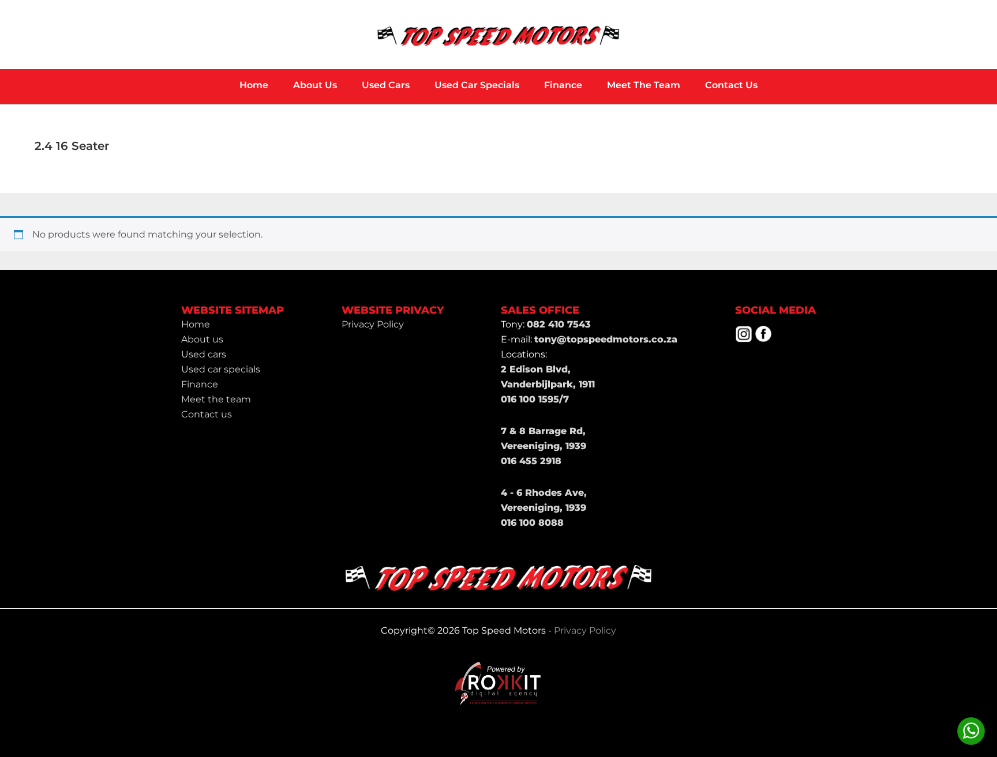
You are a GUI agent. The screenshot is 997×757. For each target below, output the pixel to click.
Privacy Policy (585, 630)
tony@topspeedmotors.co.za (605, 339)
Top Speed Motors (498, 34)
